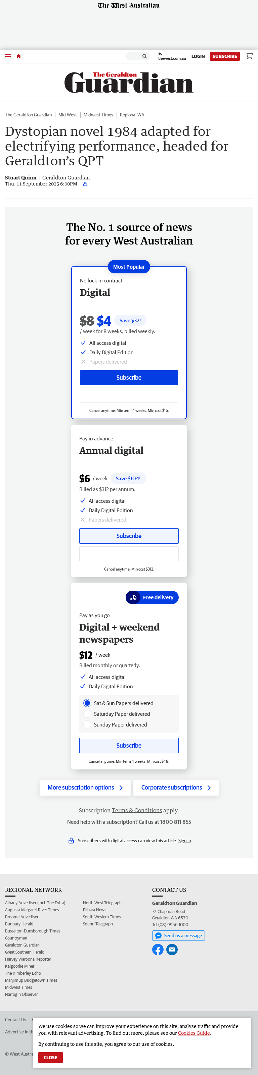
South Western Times (102, 916)
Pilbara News (94, 909)
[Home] (19, 56)
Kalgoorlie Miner (19, 966)
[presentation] (87, 703)
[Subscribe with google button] (129, 395)
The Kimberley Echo (23, 973)
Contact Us (15, 1019)
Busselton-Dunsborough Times (32, 930)
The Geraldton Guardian (28, 114)
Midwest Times (98, 114)
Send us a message (183, 935)
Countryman (16, 937)
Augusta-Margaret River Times (32, 909)
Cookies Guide (194, 1033)
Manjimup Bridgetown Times (31, 980)
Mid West (67, 114)
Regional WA (132, 114)
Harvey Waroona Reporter (28, 959)
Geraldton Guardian (22, 945)
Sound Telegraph (98, 923)
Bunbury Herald (19, 923)
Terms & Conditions (137, 810)
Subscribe (225, 56)
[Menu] (8, 56)
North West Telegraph (102, 902)
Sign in (184, 840)
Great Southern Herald (24, 952)
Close (50, 1057)
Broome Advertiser (21, 916)
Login (198, 56)
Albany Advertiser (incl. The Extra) (35, 902)
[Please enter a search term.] (144, 56)
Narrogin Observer (21, 994)
